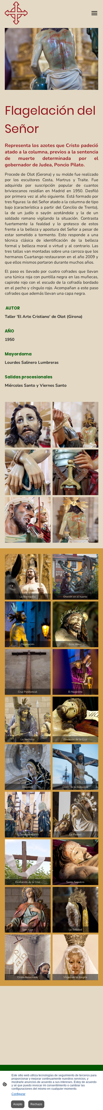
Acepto (17, 1104)
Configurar (18, 1094)
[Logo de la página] (16, 13)
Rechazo (36, 1104)
